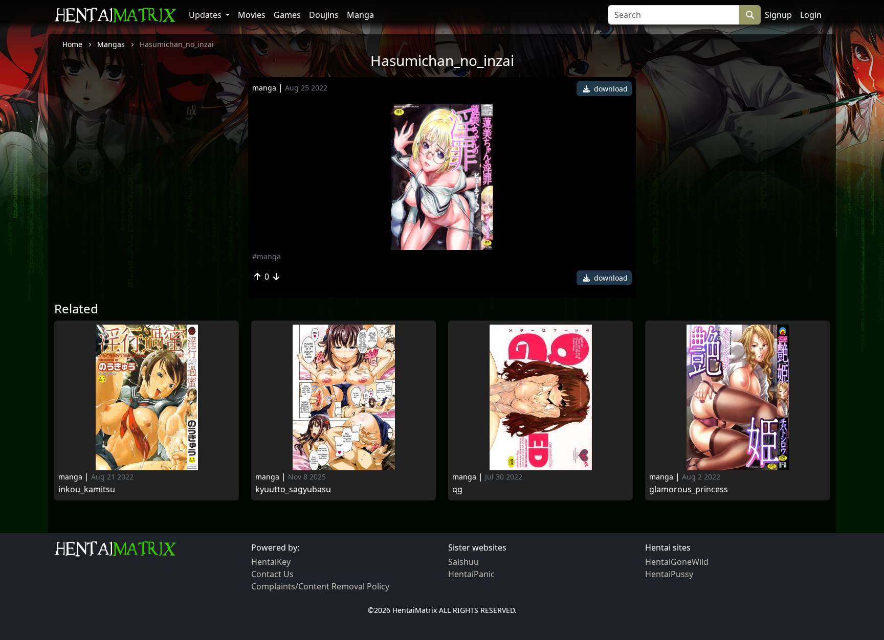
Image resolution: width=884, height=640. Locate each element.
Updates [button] (206, 14)
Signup (778, 14)
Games (287, 14)
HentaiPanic (471, 574)
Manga (360, 14)
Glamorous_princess (688, 489)
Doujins (324, 14)
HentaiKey (271, 561)
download (610, 89)
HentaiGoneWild (677, 561)
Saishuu (463, 561)
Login (811, 14)
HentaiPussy (669, 574)
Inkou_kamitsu (86, 489)
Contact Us (272, 574)
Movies (252, 14)
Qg (457, 489)
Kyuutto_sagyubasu (293, 489)
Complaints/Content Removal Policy (320, 586)
